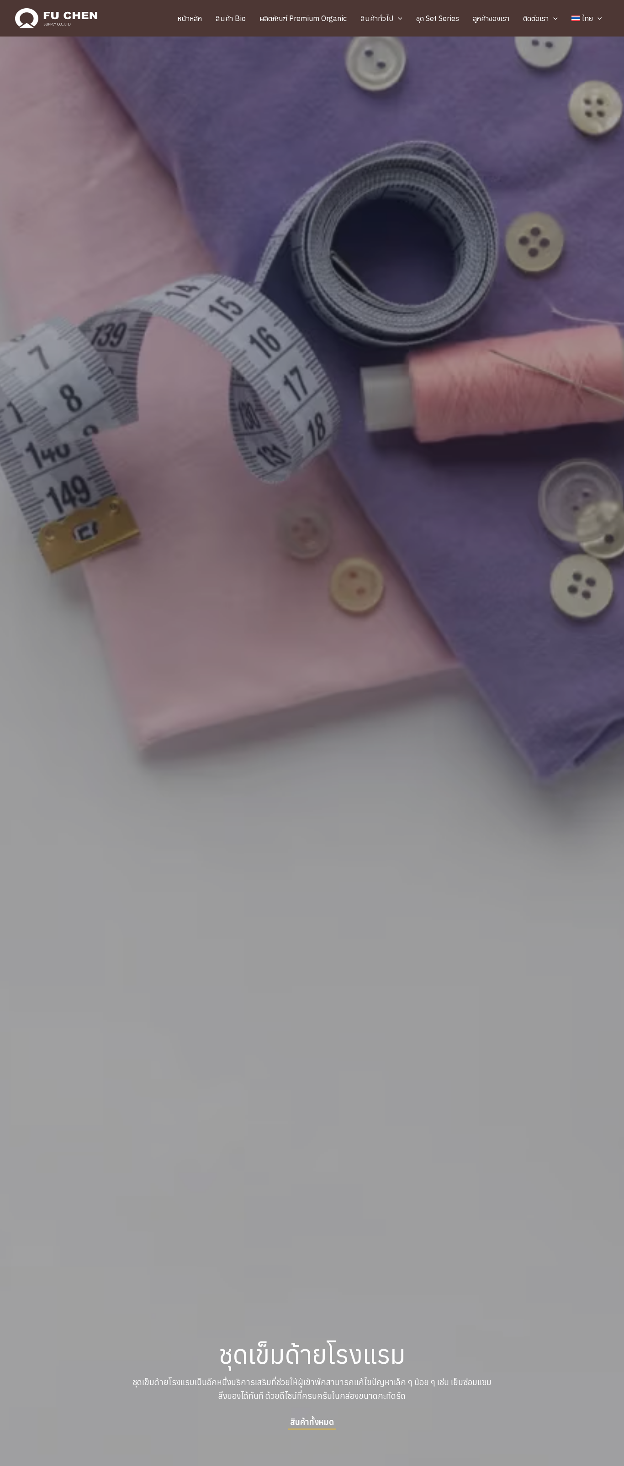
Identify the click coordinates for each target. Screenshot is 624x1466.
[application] (397, 18)
